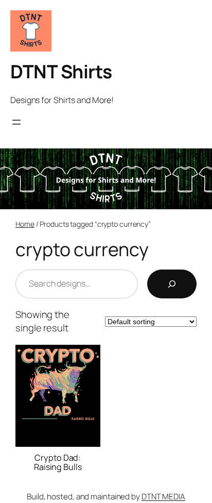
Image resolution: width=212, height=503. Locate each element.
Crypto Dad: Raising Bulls (58, 462)
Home (24, 224)
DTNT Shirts (61, 71)
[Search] (172, 284)
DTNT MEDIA (163, 496)
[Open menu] (16, 122)
